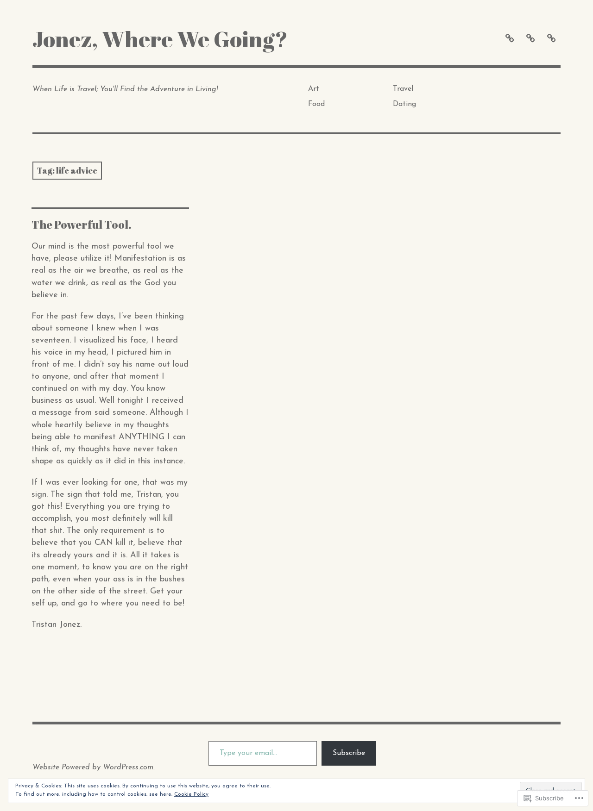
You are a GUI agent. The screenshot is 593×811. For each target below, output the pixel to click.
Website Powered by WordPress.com (92, 767)
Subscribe (349, 753)
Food (316, 104)
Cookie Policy (191, 794)
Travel (403, 89)
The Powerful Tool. (82, 224)
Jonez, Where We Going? (160, 39)
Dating (404, 104)
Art (313, 89)
